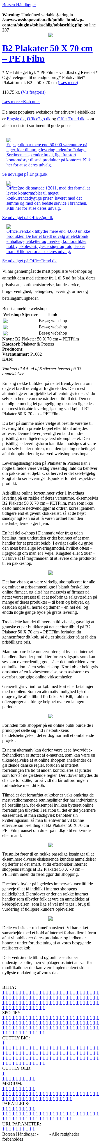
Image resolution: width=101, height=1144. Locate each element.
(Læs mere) (68, 82)
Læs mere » (12, 101)
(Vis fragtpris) (33, 92)
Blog (44, 1134)
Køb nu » (31, 101)
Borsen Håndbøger (19, 4)
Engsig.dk (16, 118)
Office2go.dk (38, 118)
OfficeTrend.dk (70, 118)
